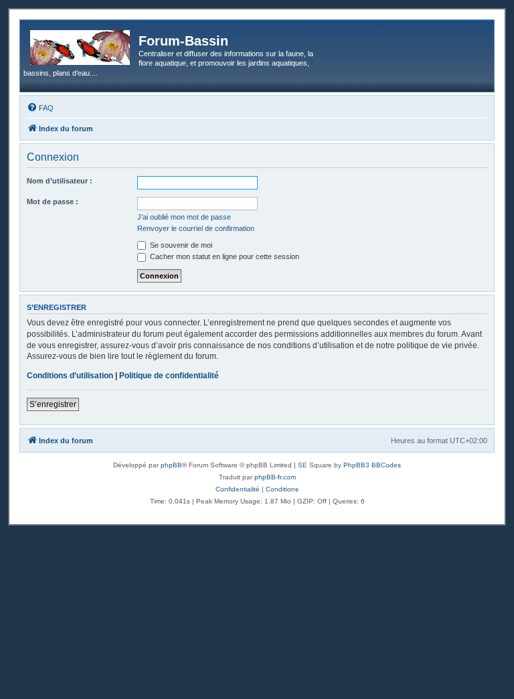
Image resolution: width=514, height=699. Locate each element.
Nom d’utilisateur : (59, 181)
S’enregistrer (52, 404)
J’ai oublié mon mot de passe (184, 217)
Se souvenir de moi (180, 245)
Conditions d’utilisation (70, 375)
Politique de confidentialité (169, 375)
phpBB (171, 465)
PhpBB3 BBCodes (372, 465)
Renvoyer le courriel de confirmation (195, 228)
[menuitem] (40, 108)
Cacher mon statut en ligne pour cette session (223, 256)
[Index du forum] (81, 44)
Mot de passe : (52, 202)
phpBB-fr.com (275, 477)
